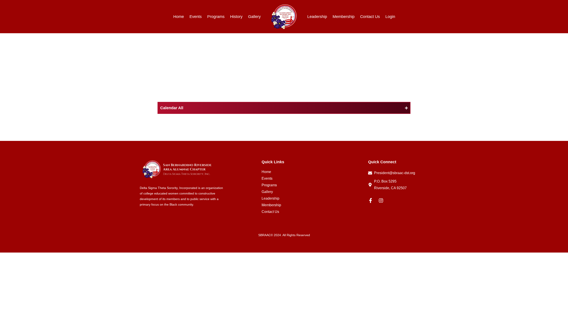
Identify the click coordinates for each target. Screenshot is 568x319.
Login (390, 16)
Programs (216, 16)
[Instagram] (381, 200)
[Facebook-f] (370, 200)
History (236, 16)
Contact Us (370, 16)
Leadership (317, 16)
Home (178, 16)
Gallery (254, 16)
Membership (344, 16)
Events (195, 16)
